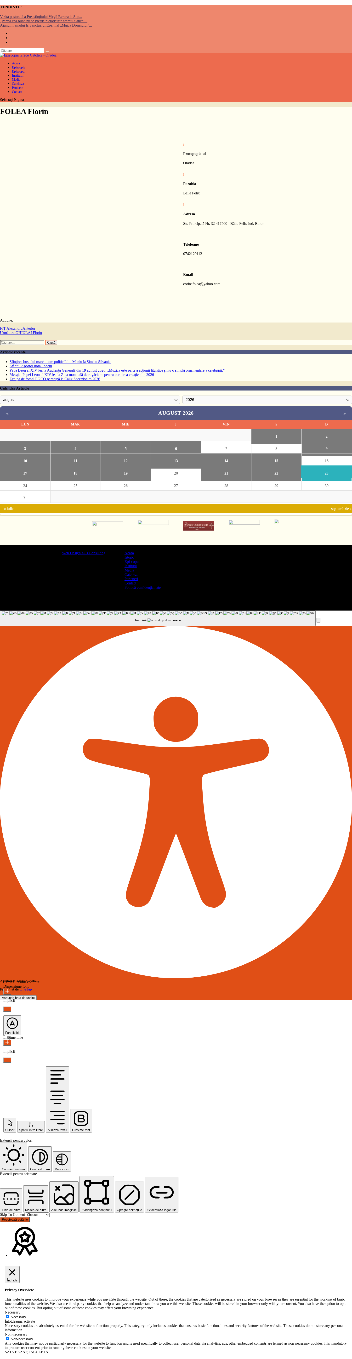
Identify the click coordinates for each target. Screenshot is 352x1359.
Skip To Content (13, 1214)
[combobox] (158, 618)
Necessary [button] (12, 1312)
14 (226, 461)
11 (75, 461)
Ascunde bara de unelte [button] (18, 998)
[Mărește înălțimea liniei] (7, 1043)
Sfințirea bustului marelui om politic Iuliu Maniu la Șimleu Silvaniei (60, 362)
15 (276, 461)
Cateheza (131, 574)
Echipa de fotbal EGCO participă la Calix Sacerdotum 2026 (55, 379)
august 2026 (176, 413)
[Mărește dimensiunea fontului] (7, 992)
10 (25, 461)
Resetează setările (15, 1219)
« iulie (8, 509)
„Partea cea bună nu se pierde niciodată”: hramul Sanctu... (43, 21)
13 (176, 461)
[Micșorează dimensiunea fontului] (7, 1009)
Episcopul (132, 562)
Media (129, 570)
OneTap (26, 989)
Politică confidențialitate (143, 587)
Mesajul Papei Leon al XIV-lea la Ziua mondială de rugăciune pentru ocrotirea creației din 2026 (82, 375)
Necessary (18, 1317)
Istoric (129, 557)
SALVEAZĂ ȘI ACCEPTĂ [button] (26, 1352)
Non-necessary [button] (16, 1334)
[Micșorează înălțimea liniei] (7, 1060)
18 (75, 473)
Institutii (131, 566)
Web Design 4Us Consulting (83, 553)
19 (126, 473)
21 (226, 473)
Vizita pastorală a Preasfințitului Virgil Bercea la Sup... (41, 17)
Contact (17, 92)
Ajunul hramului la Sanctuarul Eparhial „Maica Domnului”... (46, 25)
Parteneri (131, 579)
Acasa (129, 553)
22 (276, 473)
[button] (318, 620)
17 (25, 473)
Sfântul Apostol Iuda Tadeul (31, 366)
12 (126, 461)
